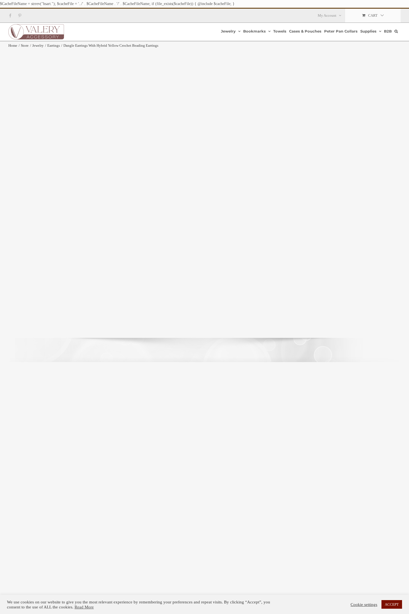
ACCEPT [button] (392, 604)
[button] (396, 31)
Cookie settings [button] (364, 604)
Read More (84, 607)
